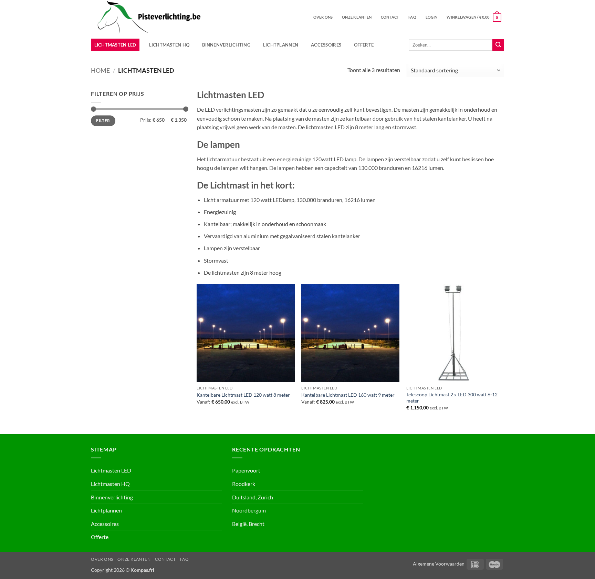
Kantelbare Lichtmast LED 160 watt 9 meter (348, 395)
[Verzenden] (498, 45)
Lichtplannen (280, 45)
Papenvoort (246, 470)
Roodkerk (243, 483)
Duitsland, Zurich (252, 497)
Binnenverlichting (226, 45)
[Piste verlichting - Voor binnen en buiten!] (179, 17)
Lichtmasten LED (115, 45)
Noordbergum (249, 510)
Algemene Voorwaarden (438, 564)
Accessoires (326, 45)
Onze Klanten (357, 17)
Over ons (323, 17)
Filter (103, 120)
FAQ (412, 17)
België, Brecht (248, 523)
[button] (431, 17)
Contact (390, 17)
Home (100, 70)
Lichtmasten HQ (169, 45)
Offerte (364, 45)
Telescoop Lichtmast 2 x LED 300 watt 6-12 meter (452, 398)
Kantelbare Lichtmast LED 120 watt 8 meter (243, 395)
